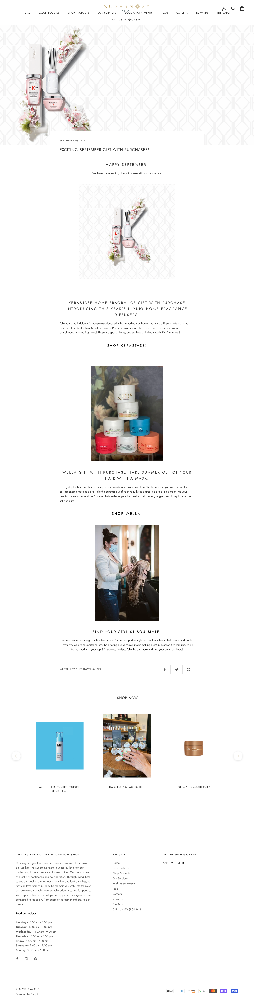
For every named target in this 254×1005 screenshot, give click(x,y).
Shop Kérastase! (127, 345)
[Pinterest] (35, 958)
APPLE (166, 863)
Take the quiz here (137, 649)
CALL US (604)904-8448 (127, 19)
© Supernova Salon (29, 989)
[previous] (16, 755)
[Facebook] (17, 958)
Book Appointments (124, 883)
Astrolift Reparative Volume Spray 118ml (59, 789)
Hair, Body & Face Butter (127, 787)
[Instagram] (26, 958)
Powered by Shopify (28, 994)
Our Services (120, 878)
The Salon (224, 13)
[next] (237, 755)
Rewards (202, 13)
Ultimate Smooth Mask (194, 787)
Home (26, 13)
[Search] (233, 8)
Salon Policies (49, 13)
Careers (182, 13)
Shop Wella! (127, 513)
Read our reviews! (26, 913)
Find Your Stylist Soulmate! (127, 631)
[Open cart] (242, 8)
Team (164, 13)
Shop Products (78, 13)
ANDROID (178, 863)
